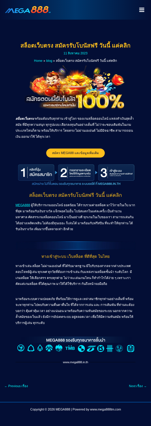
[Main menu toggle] (141, 10)
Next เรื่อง (138, 386)
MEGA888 (23, 205)
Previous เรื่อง (16, 386)
